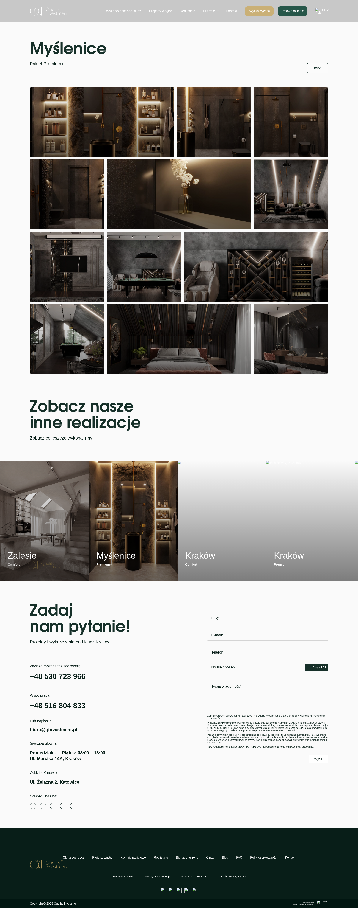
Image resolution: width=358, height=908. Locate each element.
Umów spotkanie (293, 11)
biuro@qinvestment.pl (53, 729)
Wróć (317, 68)
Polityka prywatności (263, 857)
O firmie (209, 11)
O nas (210, 857)
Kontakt (231, 11)
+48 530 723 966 (57, 676)
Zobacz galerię (29, 565)
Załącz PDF (319, 667)
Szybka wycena (259, 11)
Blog (225, 857)
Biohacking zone (187, 857)
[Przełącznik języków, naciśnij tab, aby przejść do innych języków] (320, 11)
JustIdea (295, 904)
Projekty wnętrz (160, 11)
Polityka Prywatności (263, 747)
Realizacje (187, 11)
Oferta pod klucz (73, 857)
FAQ (239, 857)
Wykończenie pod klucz (123, 11)
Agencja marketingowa (306, 904)
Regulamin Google (289, 747)
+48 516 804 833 (57, 706)
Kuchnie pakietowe (133, 857)
